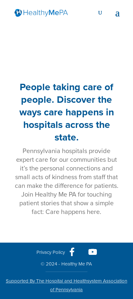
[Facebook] (72, 252)
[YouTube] (92, 252)
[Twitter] (82, 252)
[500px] (50, 250)
